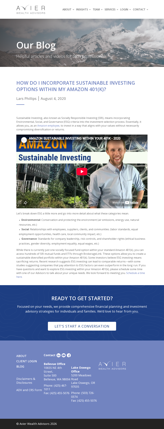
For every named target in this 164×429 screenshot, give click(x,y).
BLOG (20, 366)
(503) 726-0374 (82, 395)
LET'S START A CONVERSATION (82, 326)
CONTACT (139, 9)
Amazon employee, (48, 125)
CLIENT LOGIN (26, 361)
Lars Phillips (26, 98)
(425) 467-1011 (55, 387)
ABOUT (21, 356)
